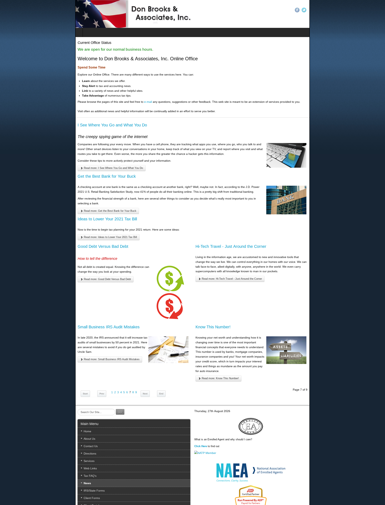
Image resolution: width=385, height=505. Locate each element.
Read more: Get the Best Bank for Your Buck (34, 201)
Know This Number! (214, 317)
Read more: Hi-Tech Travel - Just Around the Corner (233, 264)
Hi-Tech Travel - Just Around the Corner (232, 237)
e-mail (73, 101)
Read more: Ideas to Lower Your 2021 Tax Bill (35, 227)
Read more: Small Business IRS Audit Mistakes (36, 340)
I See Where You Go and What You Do (37, 125)
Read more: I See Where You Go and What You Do (38, 163)
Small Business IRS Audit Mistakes (33, 317)
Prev (26, 366)
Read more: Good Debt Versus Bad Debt (32, 264)
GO (45, 385)
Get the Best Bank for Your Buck (31, 171)
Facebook (372, 10)
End (86, 366)
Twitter (379, 10)
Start (10, 366)
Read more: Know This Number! (222, 349)
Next (70, 366)
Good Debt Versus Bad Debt (27, 237)
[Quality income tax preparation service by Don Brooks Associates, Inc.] (58, 14)
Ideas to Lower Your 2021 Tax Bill (32, 209)
